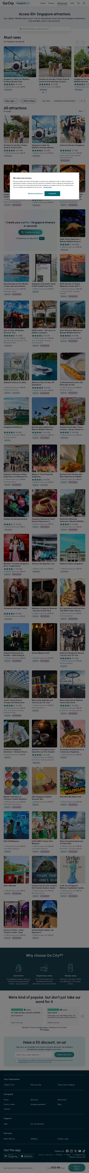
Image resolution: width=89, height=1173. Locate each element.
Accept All (52, 193)
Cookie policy (47, 187)
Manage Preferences (35, 193)
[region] (44, 186)
